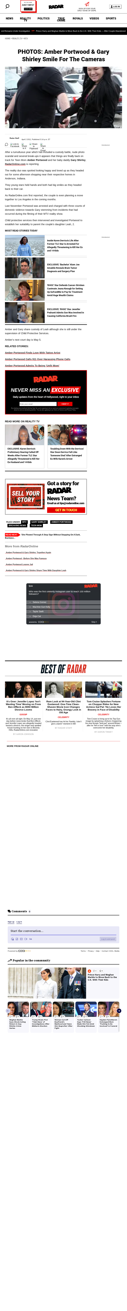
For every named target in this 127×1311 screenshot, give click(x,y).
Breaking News (17, 525)
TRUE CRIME (61, 19)
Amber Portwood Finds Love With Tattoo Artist (32, 352)
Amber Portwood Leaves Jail (19, 564)
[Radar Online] (56, 6)
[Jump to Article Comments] (6, 144)
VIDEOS (94, 18)
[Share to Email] (43, 144)
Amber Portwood (61, 522)
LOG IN (116, 7)
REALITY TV (25, 19)
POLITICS (44, 18)
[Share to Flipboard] (34, 144)
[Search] (7, 8)
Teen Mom (36, 525)
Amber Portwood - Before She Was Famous (26, 558)
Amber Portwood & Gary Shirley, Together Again (28, 552)
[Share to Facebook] (14, 144)
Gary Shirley (39, 522)
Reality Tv (17, 38)
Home (7, 38)
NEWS (9, 18)
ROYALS (78, 18)
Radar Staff (14, 138)
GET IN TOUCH (66, 510)
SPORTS (111, 18)
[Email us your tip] (28, 12)
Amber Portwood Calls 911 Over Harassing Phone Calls (37, 359)
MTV (26, 38)
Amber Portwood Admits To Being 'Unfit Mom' (32, 365)
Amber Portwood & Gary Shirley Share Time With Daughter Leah (35, 570)
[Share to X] (24, 144)
